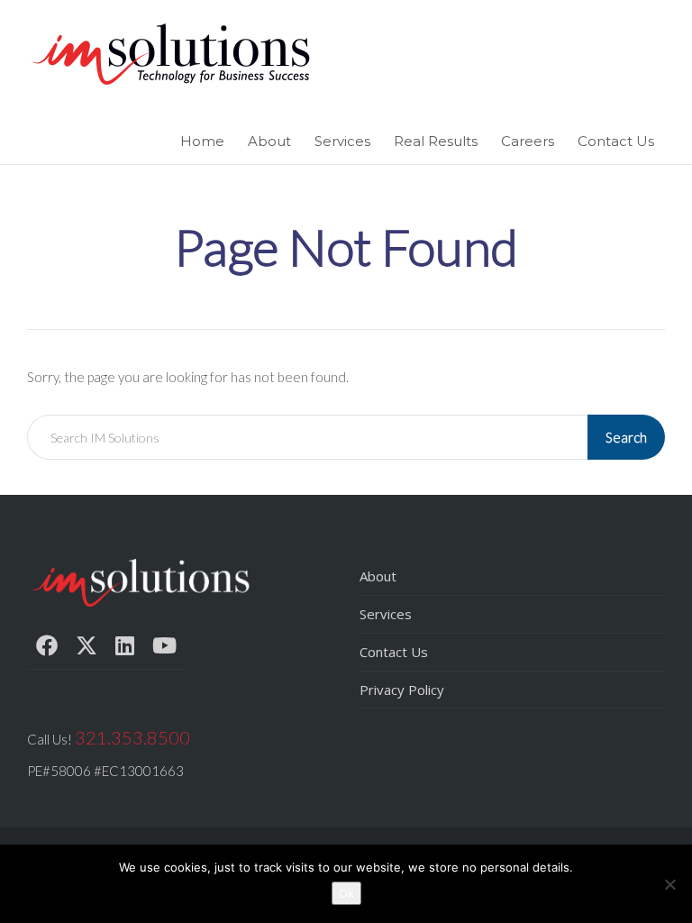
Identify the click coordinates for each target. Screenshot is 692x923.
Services (342, 141)
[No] (669, 884)
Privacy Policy (402, 690)
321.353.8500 (132, 737)
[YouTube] (164, 645)
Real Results (436, 141)
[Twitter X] (86, 645)
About (269, 141)
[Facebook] (47, 645)
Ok (346, 893)
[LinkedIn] (124, 645)
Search (626, 437)
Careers (527, 141)
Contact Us (616, 141)
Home (202, 141)
